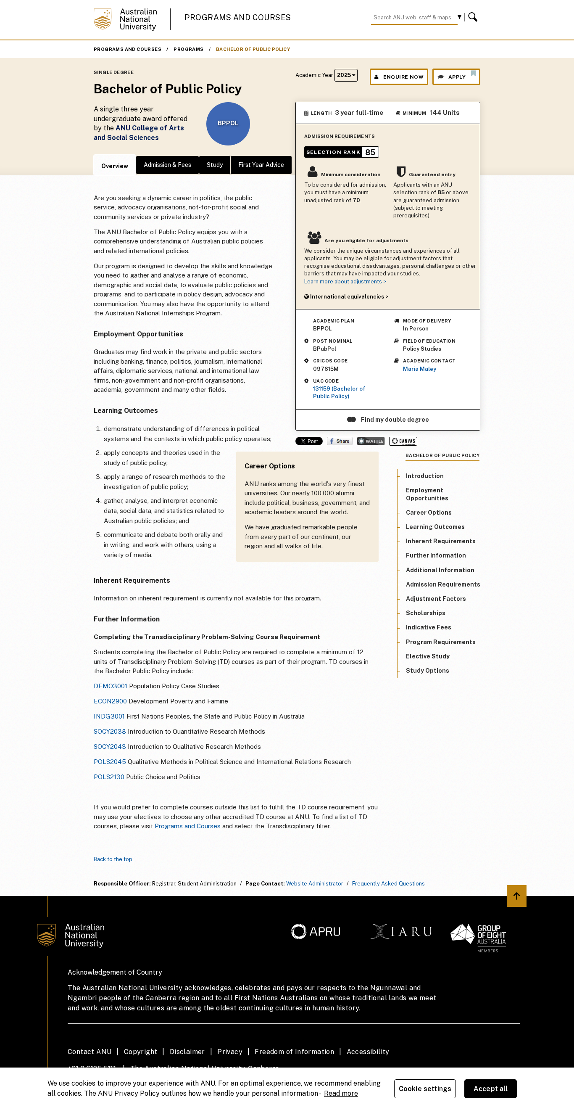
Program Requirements (441, 642)
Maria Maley (419, 369)
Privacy (229, 1052)
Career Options (429, 512)
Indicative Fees (428, 627)
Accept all (491, 1089)
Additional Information (440, 570)
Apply (457, 77)
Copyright (141, 1052)
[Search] (474, 17)
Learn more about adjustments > (345, 281)
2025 (344, 75)
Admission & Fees (167, 164)
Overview (114, 166)
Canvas (403, 441)
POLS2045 (110, 761)
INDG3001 (109, 716)
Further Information (436, 555)
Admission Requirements (443, 584)
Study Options (427, 670)
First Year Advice (261, 164)
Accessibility (368, 1052)
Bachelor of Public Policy (253, 49)
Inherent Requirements (441, 541)
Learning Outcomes (435, 526)
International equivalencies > (349, 296)
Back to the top (113, 859)
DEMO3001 (110, 686)
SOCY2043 (110, 746)
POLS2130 (109, 776)
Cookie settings (425, 1089)
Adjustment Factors (436, 598)
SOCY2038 (110, 731)
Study (215, 164)
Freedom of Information (294, 1052)
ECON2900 (110, 701)
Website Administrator (314, 883)
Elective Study (428, 656)
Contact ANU (89, 1052)
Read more (341, 1093)
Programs (188, 49)
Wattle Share (371, 441)
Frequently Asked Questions (388, 883)
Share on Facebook (340, 441)
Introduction (425, 476)
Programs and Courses (237, 17)
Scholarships (425, 613)
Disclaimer (187, 1052)
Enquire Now (403, 77)
